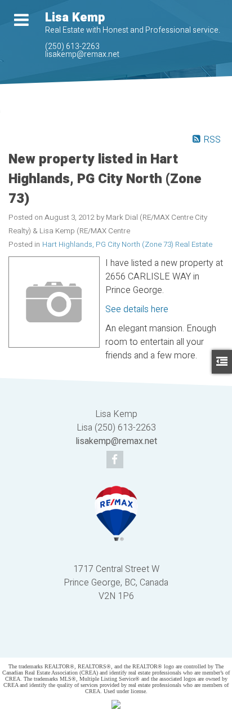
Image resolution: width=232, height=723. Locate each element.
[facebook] (116, 460)
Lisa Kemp (75, 17)
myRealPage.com (132, 641)
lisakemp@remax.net (82, 54)
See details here (136, 309)
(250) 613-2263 (72, 46)
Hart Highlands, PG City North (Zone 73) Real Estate (127, 244)
